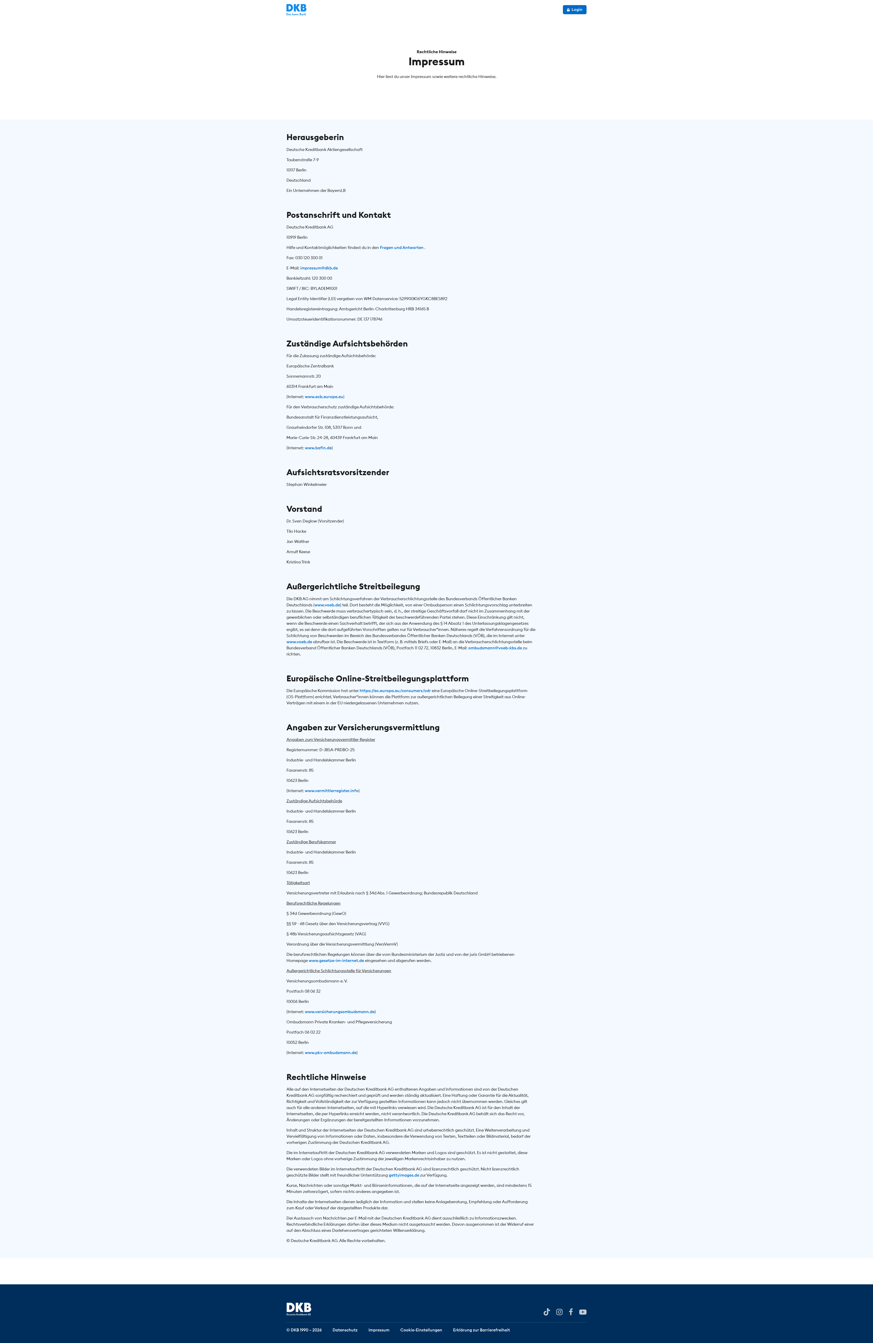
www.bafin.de (318, 447)
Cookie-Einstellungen (421, 1329)
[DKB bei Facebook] (571, 1312)
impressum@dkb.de (319, 268)
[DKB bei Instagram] (559, 1312)
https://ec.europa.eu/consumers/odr (396, 690)
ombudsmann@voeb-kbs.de (495, 647)
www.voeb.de (327, 604)
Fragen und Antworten (402, 247)
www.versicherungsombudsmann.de (340, 1011)
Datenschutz (345, 1329)
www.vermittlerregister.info (332, 790)
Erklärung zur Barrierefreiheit (481, 1329)
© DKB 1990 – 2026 (304, 1329)
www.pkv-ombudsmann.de (330, 1052)
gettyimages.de (404, 1175)
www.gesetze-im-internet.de (336, 960)
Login (576, 9)
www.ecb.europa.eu (324, 396)
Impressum (379, 1329)
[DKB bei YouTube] (547, 1312)
